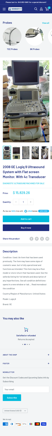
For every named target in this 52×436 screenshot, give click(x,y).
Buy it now (26, 227)
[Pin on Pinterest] (37, 239)
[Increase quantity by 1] (31, 202)
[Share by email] (47, 239)
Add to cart (26, 219)
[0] (47, 9)
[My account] (41, 8)
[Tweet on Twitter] (42, 239)
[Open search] (35, 8)
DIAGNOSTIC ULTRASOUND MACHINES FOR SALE (23, 183)
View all (45, 23)
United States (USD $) (12, 411)
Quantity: (7, 202)
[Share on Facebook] (31, 239)
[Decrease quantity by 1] (16, 202)
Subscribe (12, 397)
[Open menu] (4, 9)
